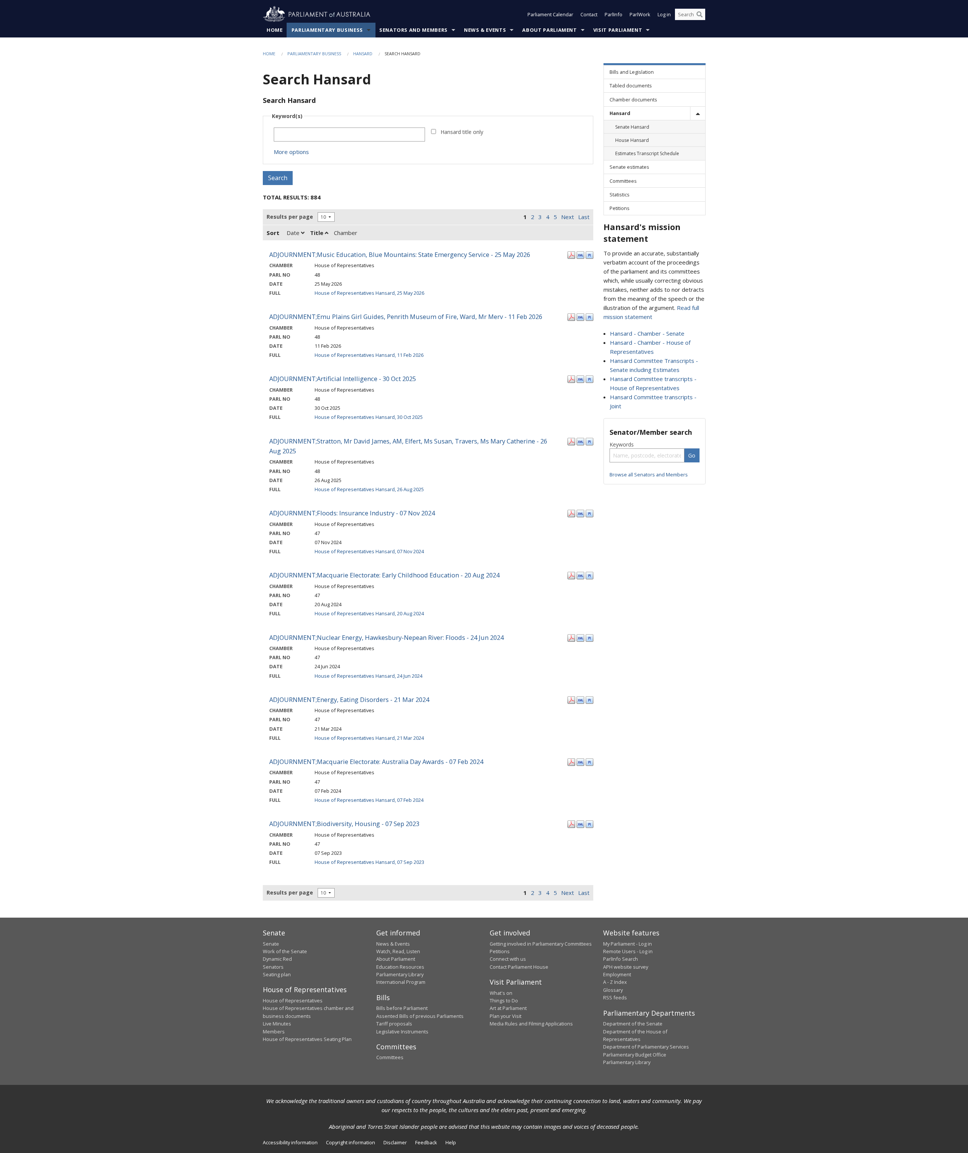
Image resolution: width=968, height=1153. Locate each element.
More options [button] (291, 152)
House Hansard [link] (632, 140)
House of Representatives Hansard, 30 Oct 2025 (369, 417)
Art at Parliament (508, 1008)
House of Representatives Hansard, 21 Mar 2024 (369, 737)
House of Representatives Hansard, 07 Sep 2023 (369, 862)
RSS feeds (615, 997)
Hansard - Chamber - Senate (647, 333)
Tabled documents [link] (631, 85)
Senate (271, 943)
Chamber (345, 233)
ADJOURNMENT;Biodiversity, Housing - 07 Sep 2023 (344, 823)
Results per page (290, 216)
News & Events (485, 29)
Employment (617, 974)
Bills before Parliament (402, 1008)
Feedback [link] (426, 1142)
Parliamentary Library (400, 974)
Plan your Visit (505, 1016)
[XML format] (580, 254)
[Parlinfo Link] (589, 254)
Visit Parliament (617, 29)
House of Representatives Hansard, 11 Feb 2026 (369, 355)
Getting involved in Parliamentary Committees (541, 943)
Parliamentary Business (327, 29)
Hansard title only (462, 131)
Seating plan (277, 974)
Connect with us (508, 958)
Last (583, 217)
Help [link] (450, 1142)
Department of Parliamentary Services (646, 1046)
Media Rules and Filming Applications (531, 1023)
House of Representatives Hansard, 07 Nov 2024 (369, 551)
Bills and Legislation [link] (632, 71)
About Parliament (549, 29)
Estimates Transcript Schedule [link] (647, 153)
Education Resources (400, 966)
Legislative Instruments (402, 1031)
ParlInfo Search (620, 958)
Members (274, 1031)
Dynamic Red (277, 958)
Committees (389, 1057)
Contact (588, 14)
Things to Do (504, 1000)
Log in (664, 14)
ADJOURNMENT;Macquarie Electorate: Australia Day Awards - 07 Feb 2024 (376, 761)
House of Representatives (293, 1000)
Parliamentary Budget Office (634, 1054)
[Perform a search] (699, 14)
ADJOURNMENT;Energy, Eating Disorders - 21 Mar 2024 (349, 699)
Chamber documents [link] (633, 99)
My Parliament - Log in (627, 943)
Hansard (362, 53)
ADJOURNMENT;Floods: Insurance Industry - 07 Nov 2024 (352, 513)
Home (275, 29)
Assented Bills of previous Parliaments (420, 1016)
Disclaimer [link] (395, 1142)
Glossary (613, 990)
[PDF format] (571, 254)
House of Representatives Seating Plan (307, 1039)
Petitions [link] (620, 208)
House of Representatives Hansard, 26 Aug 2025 (369, 489)
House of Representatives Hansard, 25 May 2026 (369, 292)
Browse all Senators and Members (649, 474)
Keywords (622, 444)
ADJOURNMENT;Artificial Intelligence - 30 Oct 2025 (342, 378)
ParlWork (640, 14)
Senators (273, 966)
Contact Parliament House (519, 966)
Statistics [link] (620, 194)
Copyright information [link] (350, 1142)
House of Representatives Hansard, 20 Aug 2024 (369, 613)
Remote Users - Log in (628, 951)
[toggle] (697, 113)
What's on (501, 993)
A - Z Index (615, 982)
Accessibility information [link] (290, 1142)
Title (317, 233)
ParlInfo (613, 14)
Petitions (500, 951)
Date (294, 233)
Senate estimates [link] (629, 166)
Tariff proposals (394, 1023)
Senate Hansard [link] (632, 127)
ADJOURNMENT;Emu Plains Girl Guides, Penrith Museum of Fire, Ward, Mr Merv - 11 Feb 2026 (405, 316)
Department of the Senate (632, 1023)
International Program (400, 982)
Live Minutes (277, 1023)
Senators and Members (413, 29)
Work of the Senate (285, 951)
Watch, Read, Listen (398, 951)
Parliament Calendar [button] (550, 14)
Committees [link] (623, 180)
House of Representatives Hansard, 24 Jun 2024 (368, 675)
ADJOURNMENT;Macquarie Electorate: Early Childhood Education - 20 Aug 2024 (384, 575)
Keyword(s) (287, 116)
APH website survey (625, 966)
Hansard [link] (620, 113)
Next (567, 217)
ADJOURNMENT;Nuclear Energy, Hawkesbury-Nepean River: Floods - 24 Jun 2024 (386, 637)
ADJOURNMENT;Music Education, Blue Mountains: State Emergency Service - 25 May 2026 (399, 254)
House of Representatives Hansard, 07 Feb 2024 (369, 800)
